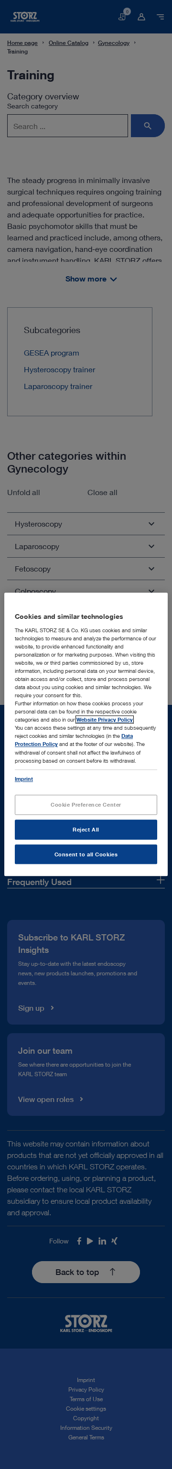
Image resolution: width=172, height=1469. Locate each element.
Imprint (24, 779)
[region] (86, 734)
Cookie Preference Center (86, 804)
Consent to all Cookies (86, 854)
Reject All (86, 829)
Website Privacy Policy (104, 720)
